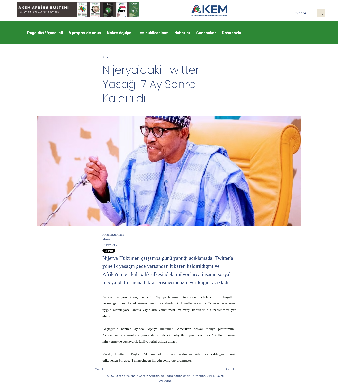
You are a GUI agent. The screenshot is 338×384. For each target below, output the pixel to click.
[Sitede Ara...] (321, 13)
